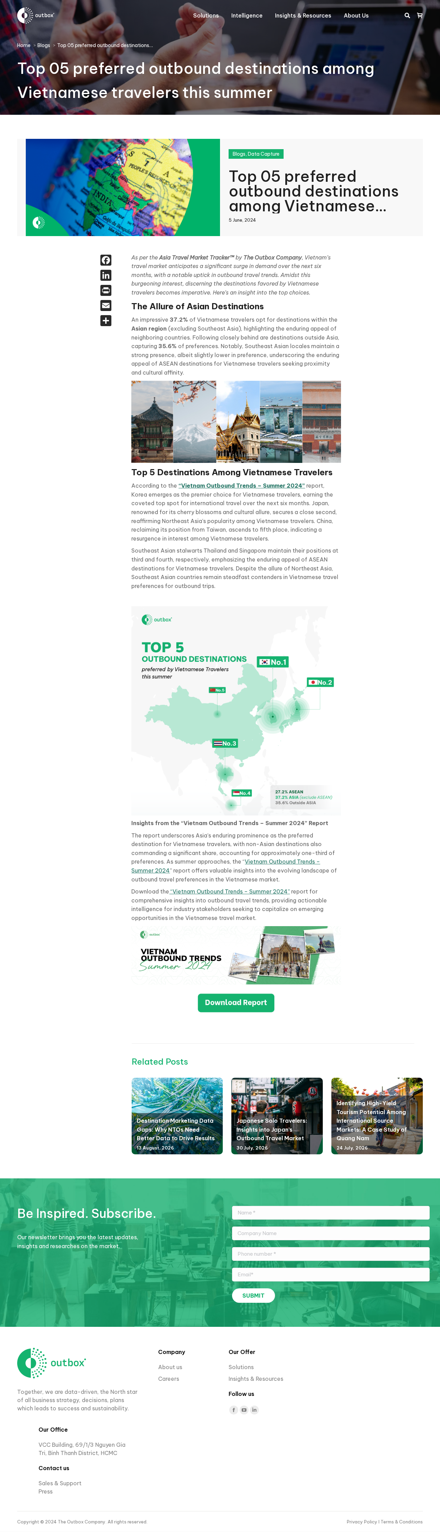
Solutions (241, 1367)
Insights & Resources (256, 1378)
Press (45, 1491)
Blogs (239, 154)
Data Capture (263, 154)
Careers (169, 1378)
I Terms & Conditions (400, 1521)
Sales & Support (59, 1483)
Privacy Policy (362, 1521)
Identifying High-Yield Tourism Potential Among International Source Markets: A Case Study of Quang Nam (372, 1121)
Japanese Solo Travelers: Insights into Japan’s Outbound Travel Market (271, 1129)
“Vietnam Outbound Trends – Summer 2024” (229, 891)
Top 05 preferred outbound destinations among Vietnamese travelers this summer (314, 190)
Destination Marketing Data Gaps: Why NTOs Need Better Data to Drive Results (176, 1129)
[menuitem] (206, 15)
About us (170, 1367)
